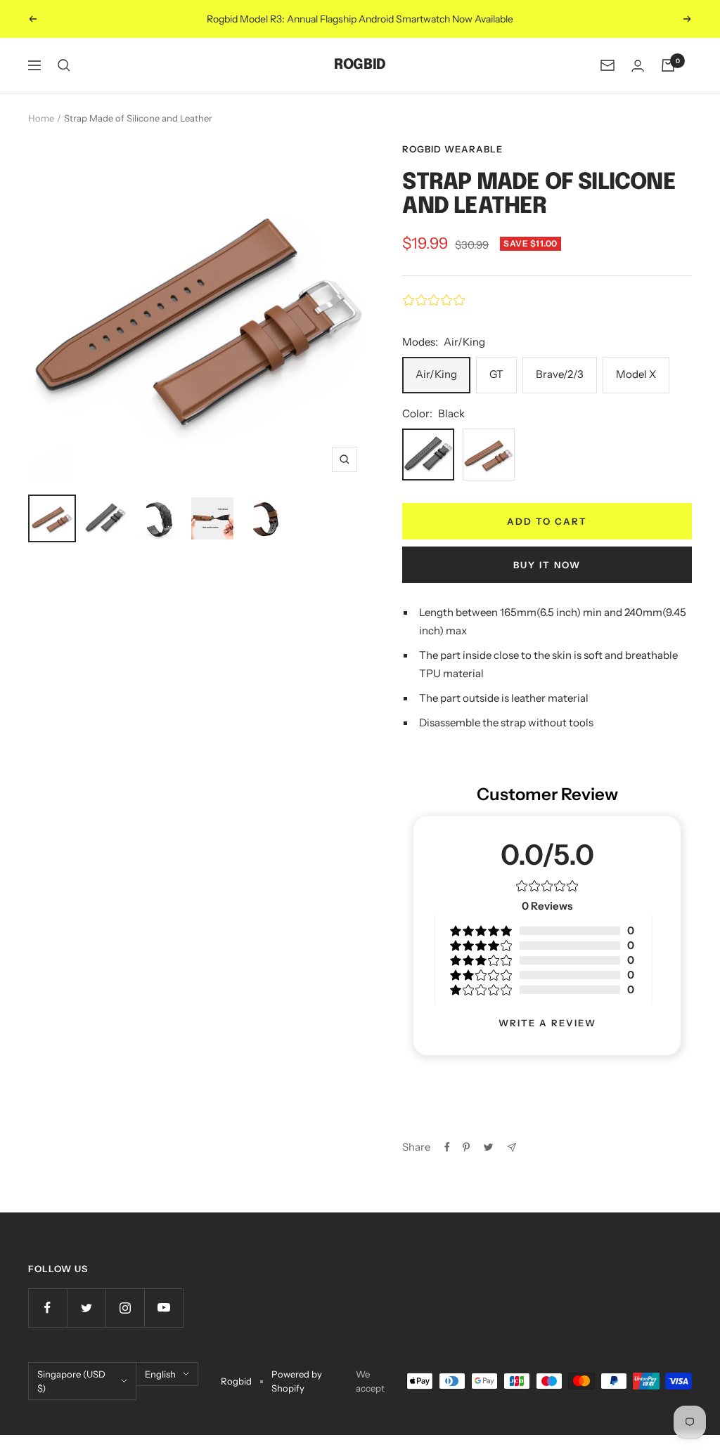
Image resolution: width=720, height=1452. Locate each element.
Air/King (436, 374)
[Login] (637, 66)
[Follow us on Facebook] (47, 1307)
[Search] (64, 65)
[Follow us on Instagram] (124, 1307)
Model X (636, 374)
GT (496, 374)
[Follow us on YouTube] (163, 1307)
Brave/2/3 (560, 374)
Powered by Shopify (296, 1381)
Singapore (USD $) (71, 1381)
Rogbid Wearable (452, 149)
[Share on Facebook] (447, 1147)
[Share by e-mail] (511, 1147)
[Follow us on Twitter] (86, 1307)
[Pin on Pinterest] (466, 1147)
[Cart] (668, 65)
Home (41, 118)
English (160, 1374)
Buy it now (547, 564)
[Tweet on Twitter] (488, 1147)
